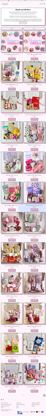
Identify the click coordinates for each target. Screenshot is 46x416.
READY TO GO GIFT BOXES (6, 404)
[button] (42, 4)
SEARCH (33, 406)
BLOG (17, 407)
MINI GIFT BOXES (21, 20)
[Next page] (44, 395)
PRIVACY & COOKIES (35, 404)
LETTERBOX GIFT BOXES (30, 20)
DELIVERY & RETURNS (20, 404)
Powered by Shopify (4, 410)
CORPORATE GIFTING (5, 406)
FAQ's (17, 406)
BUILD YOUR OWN (23, 22)
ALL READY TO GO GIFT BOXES (10, 20)
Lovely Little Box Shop (8, 409)
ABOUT (2, 407)
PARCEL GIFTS (38, 20)
